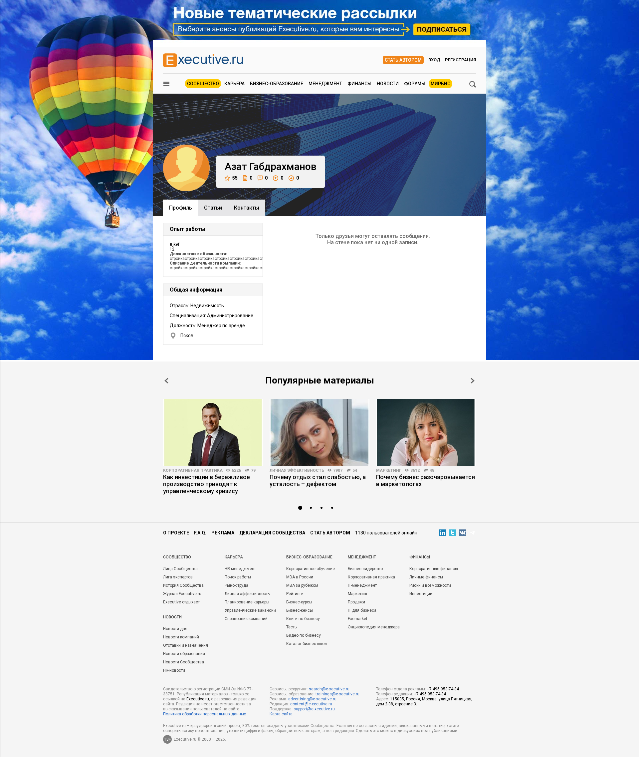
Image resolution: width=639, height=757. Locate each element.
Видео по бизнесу (303, 635)
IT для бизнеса (362, 610)
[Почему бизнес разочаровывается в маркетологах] (426, 432)
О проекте (176, 532)
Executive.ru (197, 699)
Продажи (356, 602)
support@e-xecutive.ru (314, 709)
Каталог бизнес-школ (306, 643)
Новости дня (175, 628)
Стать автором (403, 60)
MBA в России (299, 577)
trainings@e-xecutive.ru (337, 694)
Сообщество (203, 83)
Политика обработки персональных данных (204, 714)
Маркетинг (388, 470)
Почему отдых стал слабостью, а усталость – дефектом (318, 480)
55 (235, 178)
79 (253, 470)
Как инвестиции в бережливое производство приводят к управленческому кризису (206, 483)
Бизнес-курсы (299, 602)
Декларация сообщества (272, 532)
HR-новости (174, 670)
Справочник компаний (246, 618)
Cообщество (177, 557)
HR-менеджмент (240, 568)
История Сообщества (183, 585)
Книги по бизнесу (303, 618)
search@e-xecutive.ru (329, 689)
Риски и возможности (430, 585)
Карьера (234, 83)
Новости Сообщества (183, 662)
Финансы (359, 83)
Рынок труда (236, 585)
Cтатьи (213, 208)
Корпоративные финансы (433, 568)
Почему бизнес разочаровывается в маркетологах (425, 480)
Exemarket (357, 618)
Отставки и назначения (185, 645)
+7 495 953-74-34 (443, 689)
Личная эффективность (297, 470)
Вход (434, 59)
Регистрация (460, 59)
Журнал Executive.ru (182, 593)
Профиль (180, 208)
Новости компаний (181, 637)
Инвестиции (420, 593)
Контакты (246, 208)
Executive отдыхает (181, 602)
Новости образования (184, 653)
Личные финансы (426, 577)
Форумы (414, 83)
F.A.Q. (200, 532)
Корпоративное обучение (310, 568)
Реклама (222, 532)
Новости (388, 83)
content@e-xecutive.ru (311, 704)
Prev (166, 381)
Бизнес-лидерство (365, 568)
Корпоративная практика (193, 470)
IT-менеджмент (362, 585)
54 (354, 470)
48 (432, 470)
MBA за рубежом (302, 585)
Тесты (292, 627)
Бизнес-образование (276, 83)
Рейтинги (295, 593)
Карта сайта (281, 714)
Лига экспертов (178, 577)
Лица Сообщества (180, 568)
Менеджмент (325, 83)
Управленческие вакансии (250, 610)
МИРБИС (440, 83)
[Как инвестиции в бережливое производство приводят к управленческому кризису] (213, 432)
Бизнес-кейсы (299, 610)
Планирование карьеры (247, 602)
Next (472, 381)
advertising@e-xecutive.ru (312, 699)
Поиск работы (238, 577)
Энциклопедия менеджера (374, 627)
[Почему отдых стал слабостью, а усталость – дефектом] (319, 432)
